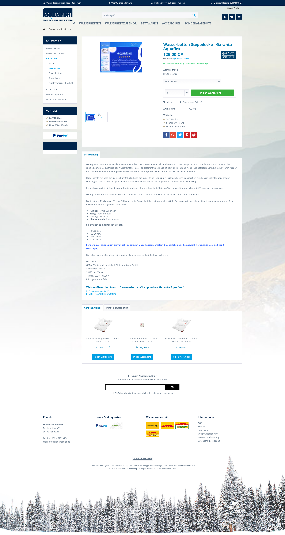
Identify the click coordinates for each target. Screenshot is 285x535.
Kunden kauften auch (117, 307)
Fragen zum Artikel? (192, 102)
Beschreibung (91, 154)
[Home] (74, 23)
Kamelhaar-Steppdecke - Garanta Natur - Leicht (102, 340)
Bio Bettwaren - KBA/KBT (60, 83)
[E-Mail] (194, 135)
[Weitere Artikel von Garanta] (228, 55)
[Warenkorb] (239, 17)
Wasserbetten (53, 48)
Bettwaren (51, 58)
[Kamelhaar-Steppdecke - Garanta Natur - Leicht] (103, 325)
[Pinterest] (187, 135)
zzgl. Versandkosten (180, 58)
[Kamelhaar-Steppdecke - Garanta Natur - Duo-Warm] (181, 325)
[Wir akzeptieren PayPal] (60, 136)
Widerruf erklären (142, 458)
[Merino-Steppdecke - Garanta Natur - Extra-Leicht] (142, 325)
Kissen (51, 63)
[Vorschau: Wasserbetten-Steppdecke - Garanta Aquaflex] (91, 117)
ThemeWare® (170, 468)
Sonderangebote (54, 94)
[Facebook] (166, 135)
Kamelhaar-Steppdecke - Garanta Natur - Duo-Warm (181, 340)
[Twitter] (180, 135)
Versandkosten (136, 465)
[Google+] (173, 135)
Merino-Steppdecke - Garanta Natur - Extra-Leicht (142, 340)
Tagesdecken (55, 73)
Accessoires (52, 89)
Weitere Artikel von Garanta (102, 293)
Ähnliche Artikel (92, 307)
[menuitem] (233, 8)
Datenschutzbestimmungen (130, 393)
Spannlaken (54, 78)
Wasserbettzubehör (56, 53)
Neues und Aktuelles (56, 99)
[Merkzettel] (232, 17)
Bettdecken (54, 68)
